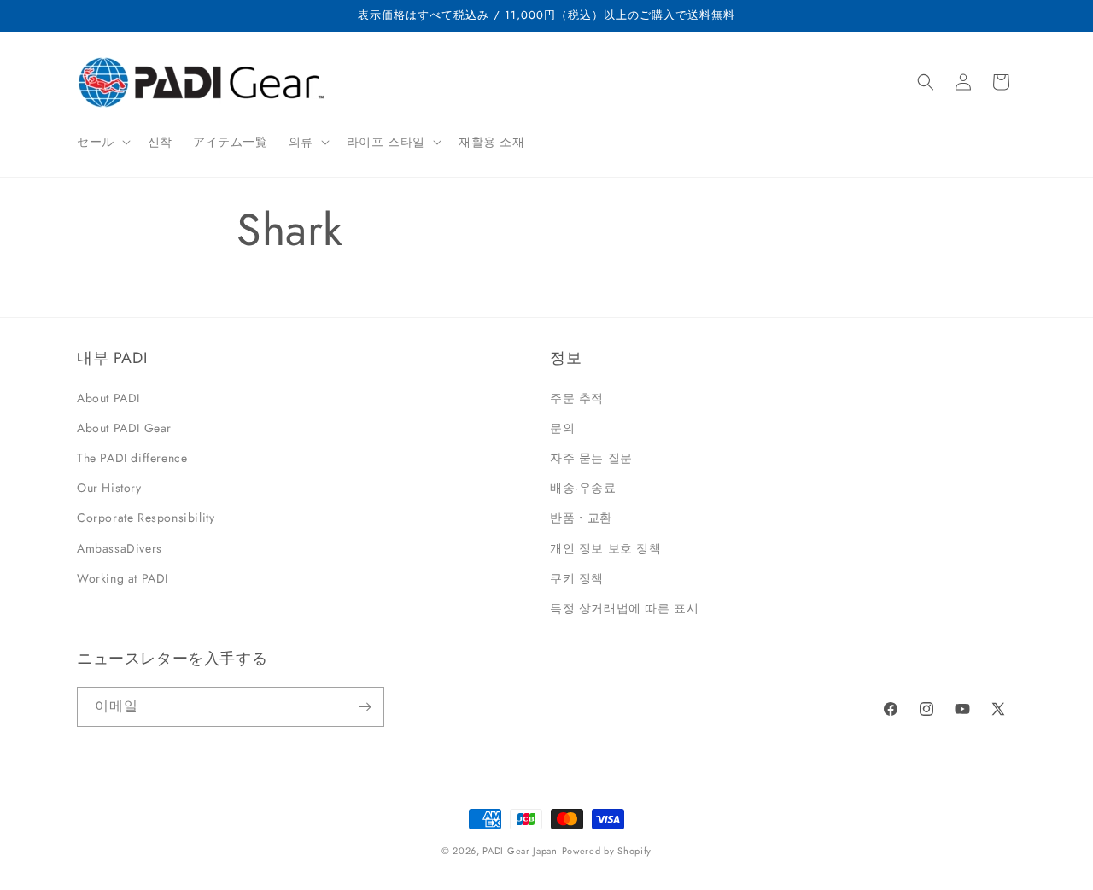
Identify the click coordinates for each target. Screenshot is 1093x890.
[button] (102, 142)
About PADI (108, 398)
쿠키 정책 (577, 578)
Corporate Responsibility (145, 517)
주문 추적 (577, 398)
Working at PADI (122, 578)
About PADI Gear (124, 427)
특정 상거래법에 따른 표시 (624, 608)
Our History (109, 487)
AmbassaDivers (119, 548)
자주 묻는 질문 (591, 457)
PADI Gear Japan (520, 851)
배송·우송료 (583, 487)
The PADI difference (132, 457)
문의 (562, 427)
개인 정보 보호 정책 (606, 548)
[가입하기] (364, 707)
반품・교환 (581, 517)
